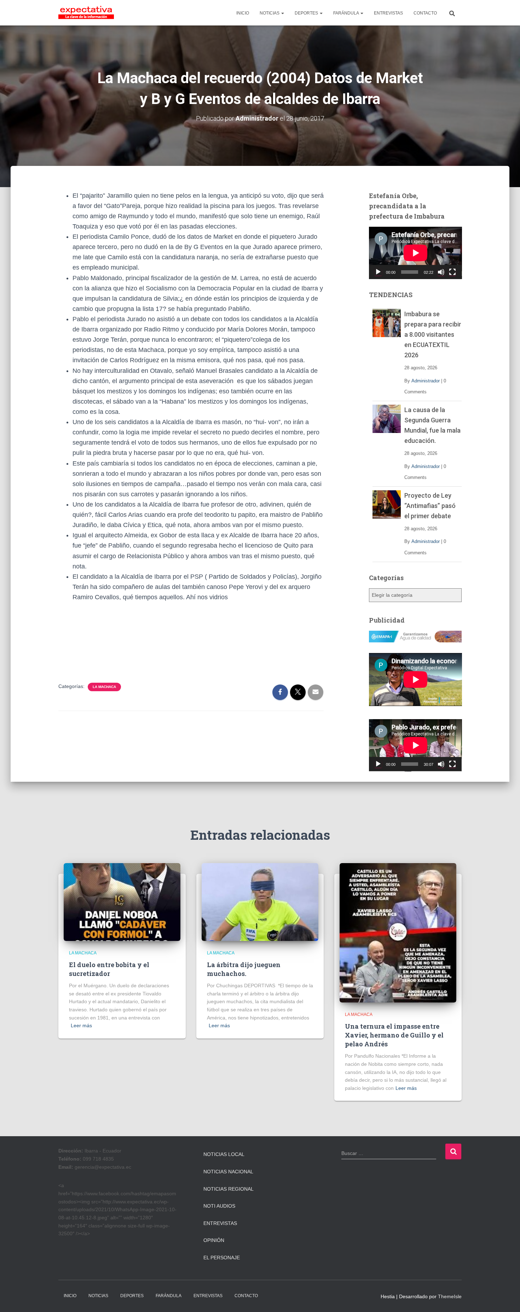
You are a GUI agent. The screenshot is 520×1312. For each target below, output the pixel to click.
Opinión (213, 1240)
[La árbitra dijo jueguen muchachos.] (260, 901)
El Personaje (221, 1257)
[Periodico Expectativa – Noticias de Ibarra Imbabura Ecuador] (86, 13)
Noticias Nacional (228, 1171)
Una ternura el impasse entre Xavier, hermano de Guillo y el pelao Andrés (394, 1035)
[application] (415, 253)
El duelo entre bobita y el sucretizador (109, 969)
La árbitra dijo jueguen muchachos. (244, 969)
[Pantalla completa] (452, 272)
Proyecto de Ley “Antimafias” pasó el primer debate (430, 506)
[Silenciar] (441, 272)
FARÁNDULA (346, 13)
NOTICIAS (270, 13)
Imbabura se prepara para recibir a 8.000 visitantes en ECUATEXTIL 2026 (432, 334)
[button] (282, 13)
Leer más (81, 1025)
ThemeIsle (450, 1296)
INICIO (242, 13)
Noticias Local (223, 1154)
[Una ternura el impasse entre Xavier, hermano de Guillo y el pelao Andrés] (398, 932)
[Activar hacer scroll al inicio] (506, 1298)
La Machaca (104, 687)
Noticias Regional (228, 1189)
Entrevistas (220, 1223)
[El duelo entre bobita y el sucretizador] (122, 901)
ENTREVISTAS (388, 13)
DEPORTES (307, 13)
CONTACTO (425, 13)
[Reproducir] (378, 272)
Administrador (425, 380)
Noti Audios (219, 1206)
